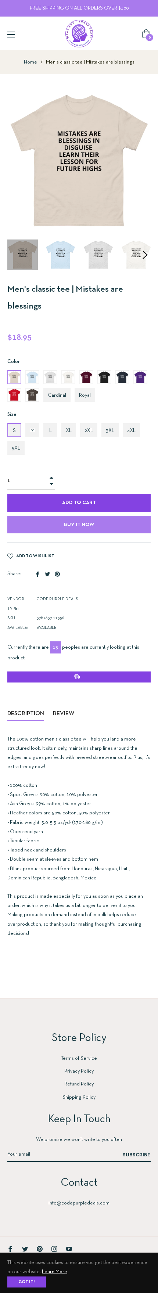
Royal (85, 395)
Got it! (26, 1282)
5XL (16, 448)
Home (30, 62)
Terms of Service (79, 1058)
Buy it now (79, 524)
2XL (89, 430)
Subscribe (137, 1155)
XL (69, 430)
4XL (131, 430)
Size (12, 414)
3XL (110, 430)
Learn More (54, 1271)
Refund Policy (79, 1084)
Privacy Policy (79, 1071)
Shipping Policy (79, 1097)
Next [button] (145, 255)
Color (13, 361)
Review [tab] (64, 713)
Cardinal (57, 395)
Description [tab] (25, 713)
